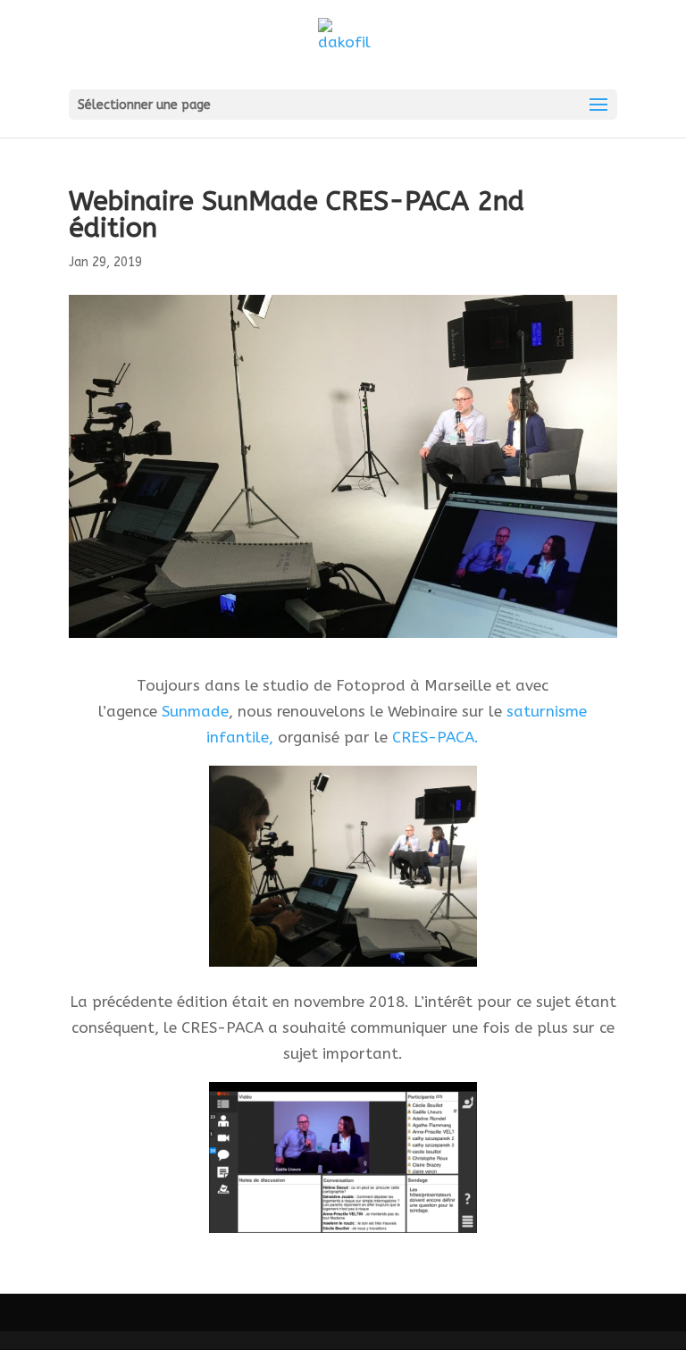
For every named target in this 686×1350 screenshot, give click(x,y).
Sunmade (195, 711)
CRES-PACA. (435, 737)
